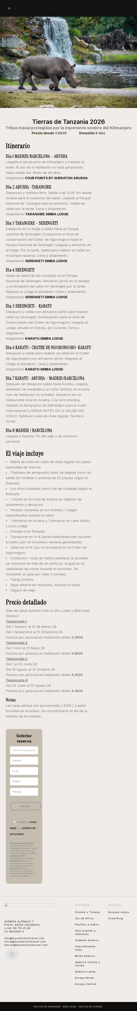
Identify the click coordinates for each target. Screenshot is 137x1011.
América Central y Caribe (87, 964)
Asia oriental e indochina (85, 932)
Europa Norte (84, 977)
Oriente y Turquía (87, 912)
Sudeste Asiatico (87, 940)
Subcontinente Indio (85, 948)
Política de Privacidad (47, 1006)
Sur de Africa (84, 918)
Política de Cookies (90, 1006)
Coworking (115, 918)
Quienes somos (118, 912)
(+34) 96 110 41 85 (17, 928)
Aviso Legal (69, 1006)
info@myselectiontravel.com (24, 938)
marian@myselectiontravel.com (26, 944)
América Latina (85, 971)
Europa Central (85, 984)
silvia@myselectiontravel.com (25, 941)
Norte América (85, 955)
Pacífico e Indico (87, 924)
